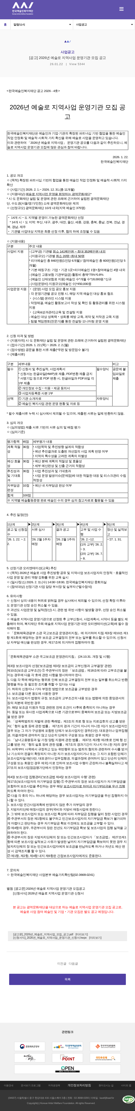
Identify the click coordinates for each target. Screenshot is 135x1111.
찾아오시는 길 (106, 1085)
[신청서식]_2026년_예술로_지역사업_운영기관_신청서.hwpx (50, 937)
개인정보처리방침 (79, 1085)
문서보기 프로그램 (31, 1085)
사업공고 (81, 24)
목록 (68, 979)
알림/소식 (19, 24)
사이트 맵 (126, 1085)
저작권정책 (54, 1085)
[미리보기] (82, 934)
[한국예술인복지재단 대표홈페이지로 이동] (23, 13)
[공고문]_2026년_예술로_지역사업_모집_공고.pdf (43, 934)
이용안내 (8, 1085)
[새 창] (29, 1046)
